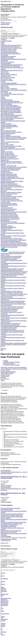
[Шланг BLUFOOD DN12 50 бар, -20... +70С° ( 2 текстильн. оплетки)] (14, 473)
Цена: (2, 379)
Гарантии (3, 377)
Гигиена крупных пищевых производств (11, 515)
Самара (3, 616)
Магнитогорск (4, 594)
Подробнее (8, 485)
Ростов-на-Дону (5, 613)
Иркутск (3, 584)
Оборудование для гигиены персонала (11, 530)
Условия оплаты (5, 376)
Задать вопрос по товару (7, 373)
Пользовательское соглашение (9, 539)
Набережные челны (6, 598)
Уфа (2, 629)
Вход (2, 350)
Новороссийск (4, 603)
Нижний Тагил (5, 601)
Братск (2, 575)
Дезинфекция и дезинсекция (8, 526)
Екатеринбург (4, 578)
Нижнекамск (4, 599)
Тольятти (3, 624)
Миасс (2, 595)
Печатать (13, 371)
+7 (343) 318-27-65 (5, 23)
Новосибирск (4, 605)
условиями (12, 38)
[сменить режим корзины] (5, 346)
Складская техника (12, 247)
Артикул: (3, 370)
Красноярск (4, 591)
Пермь (2, 610)
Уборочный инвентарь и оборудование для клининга (11, 242)
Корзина (3, 346)
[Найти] (16, 21)
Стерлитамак (4, 619)
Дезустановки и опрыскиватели (9, 240)
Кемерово (3, 588)
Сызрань (3, 620)
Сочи (2, 617)
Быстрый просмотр (5, 470)
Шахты (2, 634)
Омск (2, 608)
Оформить (3, 348)
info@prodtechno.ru (6, 14)
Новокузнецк (4, 602)
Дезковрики (4, 247)
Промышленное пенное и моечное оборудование (14, 245)
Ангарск (3, 573)
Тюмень (3, 626)
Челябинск (3, 631)
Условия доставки (5, 374)
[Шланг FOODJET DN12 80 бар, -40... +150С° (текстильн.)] (14, 490)
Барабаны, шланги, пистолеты (19, 244)
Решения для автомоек (20, 522)
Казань (2, 587)
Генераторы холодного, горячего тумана (11, 238)
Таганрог (3, 623)
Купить (3, 380)
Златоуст (3, 581)
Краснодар (3, 589)
